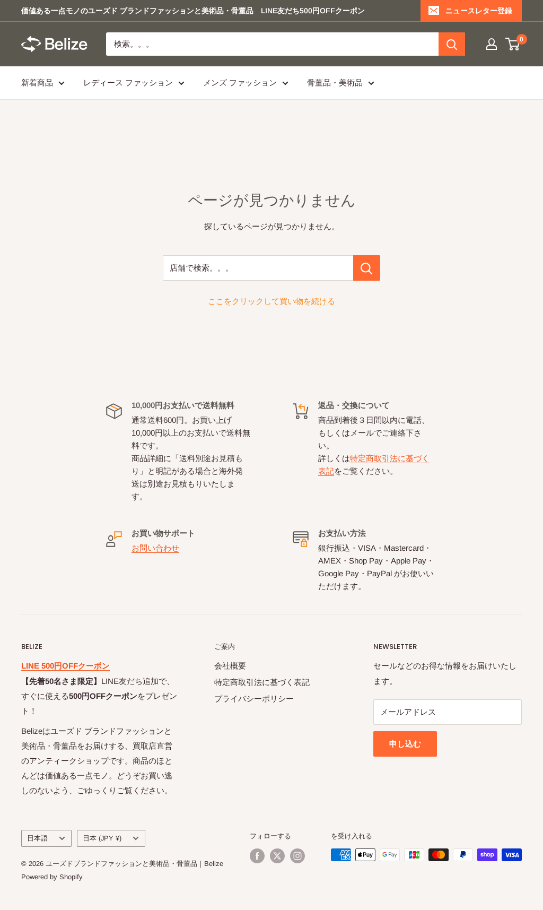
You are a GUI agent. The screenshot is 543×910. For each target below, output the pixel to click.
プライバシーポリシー (254, 698)
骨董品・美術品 (335, 82)
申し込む (405, 743)
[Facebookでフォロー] (257, 855)
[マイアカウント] (491, 44)
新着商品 (37, 82)
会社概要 (230, 665)
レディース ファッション (128, 82)
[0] (513, 44)
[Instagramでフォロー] (297, 855)
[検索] (452, 44)
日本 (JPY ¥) (102, 838)
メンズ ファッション (240, 82)
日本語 (37, 838)
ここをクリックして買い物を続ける (271, 301)
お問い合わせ (155, 547)
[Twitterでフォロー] (277, 855)
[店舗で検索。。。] (366, 268)
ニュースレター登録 (478, 10)
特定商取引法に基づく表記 (262, 682)
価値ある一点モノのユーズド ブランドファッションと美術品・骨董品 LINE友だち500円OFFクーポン (193, 10)
